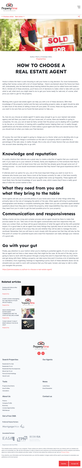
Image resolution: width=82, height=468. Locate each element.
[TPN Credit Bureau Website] (22, 439)
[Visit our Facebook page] (39, 353)
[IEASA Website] (8, 439)
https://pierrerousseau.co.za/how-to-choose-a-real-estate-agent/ (27, 269)
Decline (63, 463)
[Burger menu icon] (78, 7)
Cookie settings (51, 463)
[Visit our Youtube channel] (43, 353)
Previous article (8, 16)
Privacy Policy (65, 452)
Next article (19, 16)
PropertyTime (41, 59)
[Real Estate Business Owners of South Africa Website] (35, 439)
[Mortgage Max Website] (13, 426)
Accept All (74, 463)
